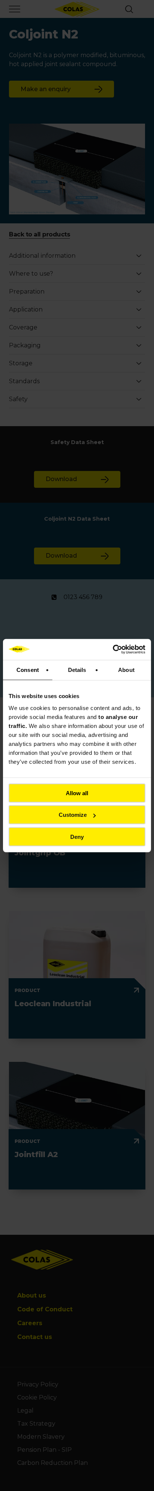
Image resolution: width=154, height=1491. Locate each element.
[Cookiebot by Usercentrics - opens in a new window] (112, 649)
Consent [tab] (27, 669)
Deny (77, 836)
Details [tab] (77, 669)
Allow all (77, 793)
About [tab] (126, 669)
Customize (73, 815)
